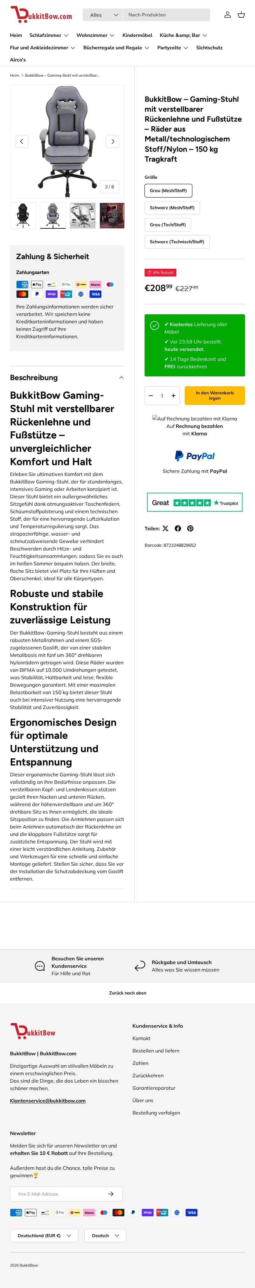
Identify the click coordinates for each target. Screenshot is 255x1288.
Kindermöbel (137, 35)
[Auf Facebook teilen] (178, 528)
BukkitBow (29, 1265)
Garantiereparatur (153, 1088)
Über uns (142, 1100)
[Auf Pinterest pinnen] (190, 528)
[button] (241, 14)
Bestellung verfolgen (156, 1113)
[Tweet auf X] (165, 528)
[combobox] (147, 14)
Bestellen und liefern (155, 1051)
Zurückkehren (148, 1075)
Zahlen (140, 1063)
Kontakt (141, 1038)
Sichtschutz (209, 47)
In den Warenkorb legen (215, 395)
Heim (16, 35)
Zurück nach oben (127, 993)
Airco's (18, 59)
